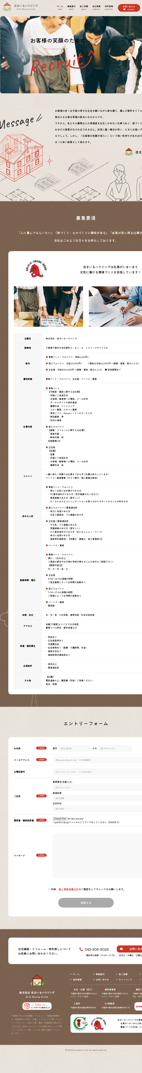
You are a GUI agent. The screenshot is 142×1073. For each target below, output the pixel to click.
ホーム (60, 7)
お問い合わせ (129, 7)
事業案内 (71, 7)
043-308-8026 (97, 949)
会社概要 (96, 7)
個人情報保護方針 (68, 889)
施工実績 (84, 7)
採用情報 (109, 7)
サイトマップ (125, 979)
